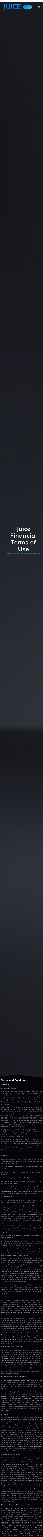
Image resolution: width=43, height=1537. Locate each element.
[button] (39, 7)
